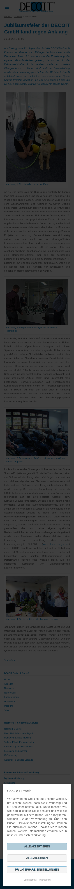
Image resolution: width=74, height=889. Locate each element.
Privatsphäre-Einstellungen (37, 869)
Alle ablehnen (37, 858)
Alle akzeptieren (37, 846)
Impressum (45, 879)
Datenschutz (30, 879)
